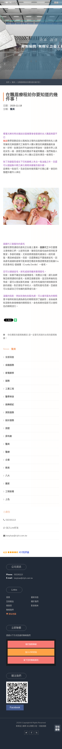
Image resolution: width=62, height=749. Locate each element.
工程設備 (9, 491)
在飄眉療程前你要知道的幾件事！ (29, 82)
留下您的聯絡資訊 (31, 660)
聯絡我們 (10, 610)
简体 (56, 2)
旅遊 (7, 428)
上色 (7, 499)
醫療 (7, 452)
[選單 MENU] (5, 10)
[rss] (36, 733)
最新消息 (34, 597)
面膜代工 (44, 247)
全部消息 (9, 357)
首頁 (7, 82)
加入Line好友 (12, 527)
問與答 (9, 605)
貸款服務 (9, 412)
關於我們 (34, 601)
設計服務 (9, 420)
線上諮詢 (11, 2)
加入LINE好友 (31, 652)
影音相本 (34, 605)
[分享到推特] (26, 733)
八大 (7, 475)
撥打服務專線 (31, 644)
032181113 (11, 520)
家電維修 (9, 373)
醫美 (13, 82)
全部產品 (10, 601)
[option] (31, 39)
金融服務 (9, 365)
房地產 (8, 436)
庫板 (28, 726)
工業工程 (9, 388)
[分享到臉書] (31, 733)
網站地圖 (12, 614)
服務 (7, 381)
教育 (7, 467)
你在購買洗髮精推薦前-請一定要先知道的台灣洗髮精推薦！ (30, 336)
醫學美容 (9, 396)
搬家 (7, 483)
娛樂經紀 (9, 404)
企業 (7, 460)
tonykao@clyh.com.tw (16, 535)
